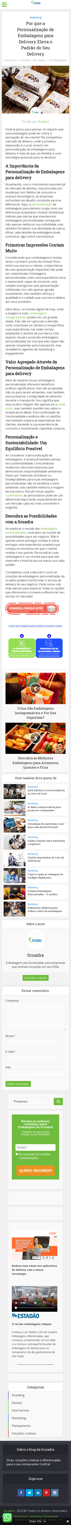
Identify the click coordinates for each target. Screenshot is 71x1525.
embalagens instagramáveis (25, 315)
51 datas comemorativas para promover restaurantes (44, 808)
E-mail (10, 1052)
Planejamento (50, 1516)
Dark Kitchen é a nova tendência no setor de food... (46, 792)
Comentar (25, 60)
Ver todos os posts (35, 978)
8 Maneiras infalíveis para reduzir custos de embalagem (45, 909)
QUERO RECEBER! (35, 1171)
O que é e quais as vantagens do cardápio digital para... (45, 876)
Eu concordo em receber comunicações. (34, 1156)
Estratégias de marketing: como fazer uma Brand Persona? (46, 825)
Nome (10, 1036)
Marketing (36, 17)
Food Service (21, 1516)
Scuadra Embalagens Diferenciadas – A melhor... (43, 892)
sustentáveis (14, 495)
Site (8, 1067)
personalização (41, 204)
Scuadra (42, 60)
